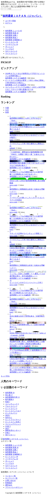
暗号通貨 (9, 399)
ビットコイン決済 (13, 422)
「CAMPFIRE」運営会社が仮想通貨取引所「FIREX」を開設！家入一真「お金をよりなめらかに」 (27, 154)
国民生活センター (13, 430)
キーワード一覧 (11, 478)
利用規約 (8, 483)
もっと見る (5, 376)
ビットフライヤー (13, 420)
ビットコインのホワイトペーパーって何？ (26, 282)
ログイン (8, 23)
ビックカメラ (11, 413)
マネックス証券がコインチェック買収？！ (26, 233)
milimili (12, 148)
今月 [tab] (7, 110)
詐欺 (7, 433)
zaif (7, 428)
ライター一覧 (10, 476)
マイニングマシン (13, 424)
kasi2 (11, 131)
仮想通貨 (9, 393)
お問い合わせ (10, 480)
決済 (7, 415)
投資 (7, 402)
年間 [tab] (7, 112)
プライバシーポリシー (14, 487)
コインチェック (12, 404)
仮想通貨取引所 (12, 397)
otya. (11, 355)
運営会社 (8, 485)
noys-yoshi (13, 123)
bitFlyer (8, 417)
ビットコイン (11, 409)
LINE (8, 426)
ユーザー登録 (10, 21)
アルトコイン (11, 406)
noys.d (12, 321)
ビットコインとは (13, 411)
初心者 (9, 395)
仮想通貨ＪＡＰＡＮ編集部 (15, 78)
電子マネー (10, 435)
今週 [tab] (7, 108)
